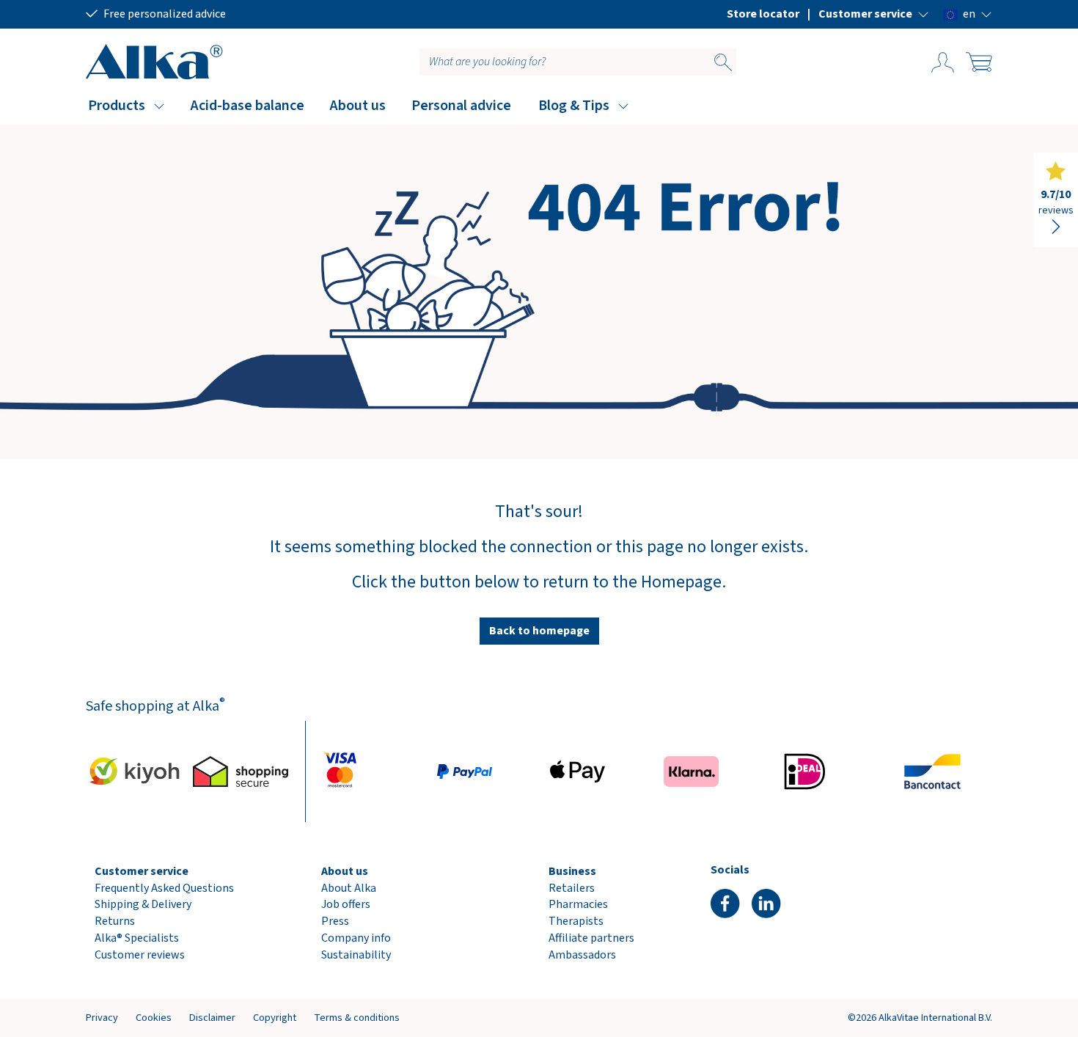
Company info (356, 938)
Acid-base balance (247, 105)
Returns (115, 921)
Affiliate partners (591, 938)
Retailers (572, 888)
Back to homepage (539, 631)
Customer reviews (140, 955)
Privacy (102, 1017)
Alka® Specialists (137, 938)
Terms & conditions (357, 1017)
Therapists (576, 921)
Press (335, 921)
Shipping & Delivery (143, 904)
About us (358, 105)
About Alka (348, 888)
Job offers (345, 904)
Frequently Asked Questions (164, 888)
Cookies (154, 1017)
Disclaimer (212, 1017)
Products (116, 105)
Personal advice (461, 105)
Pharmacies (578, 904)
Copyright (274, 1017)
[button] (873, 14)
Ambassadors (582, 955)
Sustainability (356, 955)
